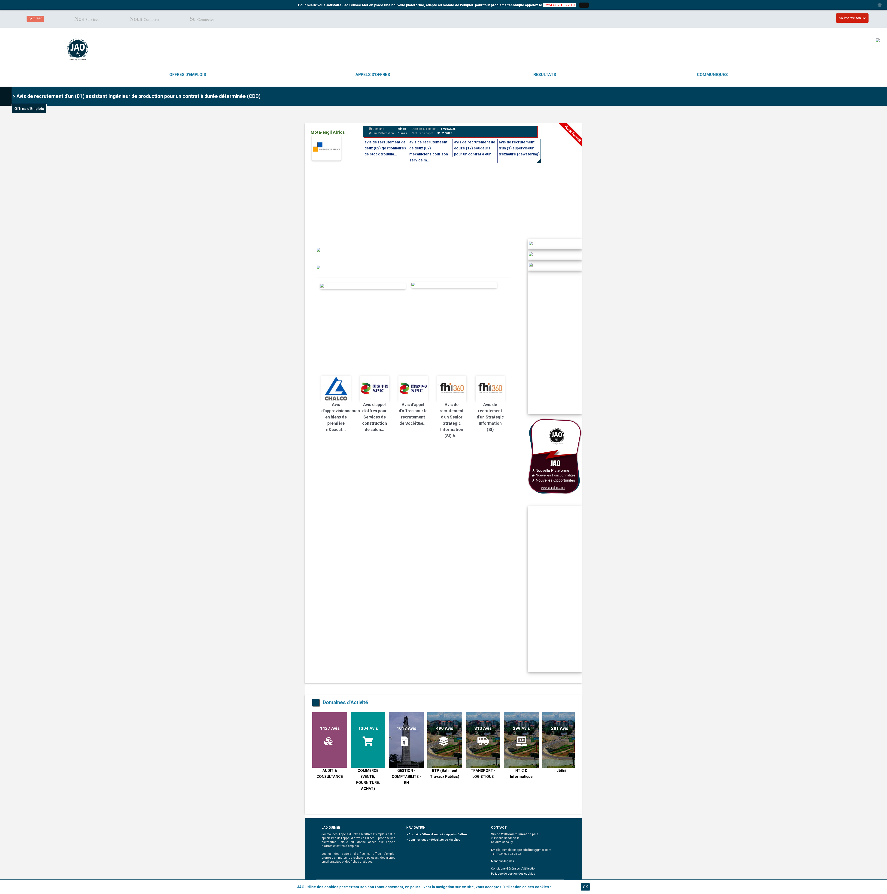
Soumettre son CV (852, 18)
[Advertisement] (450, 204)
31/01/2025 (444, 133)
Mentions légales (502, 861)
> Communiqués (417, 839)
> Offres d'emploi (431, 834)
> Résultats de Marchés (444, 839)
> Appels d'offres (455, 834)
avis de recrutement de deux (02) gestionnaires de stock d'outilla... (385, 148)
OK (585, 887)
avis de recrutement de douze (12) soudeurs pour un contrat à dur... (474, 148)
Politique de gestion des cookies (513, 873)
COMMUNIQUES (712, 74)
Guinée (402, 133)
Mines (402, 128)
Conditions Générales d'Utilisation (513, 868)
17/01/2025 (448, 128)
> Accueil (412, 834)
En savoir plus (564, 887)
